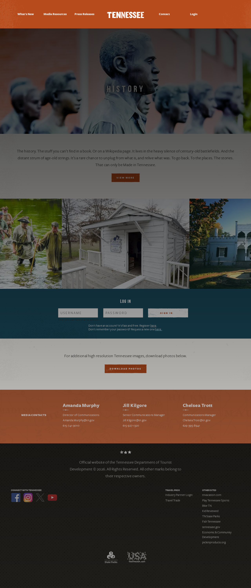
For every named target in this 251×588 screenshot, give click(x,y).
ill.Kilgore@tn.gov (135, 420)
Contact (164, 14)
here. (158, 329)
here (153, 325)
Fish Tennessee (211, 521)
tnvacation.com (211, 495)
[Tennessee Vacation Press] (125, 14)
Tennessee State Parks (111, 557)
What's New (25, 14)
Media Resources (55, 14)
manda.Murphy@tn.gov (80, 420)
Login (193, 14)
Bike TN (207, 505)
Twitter (40, 497)
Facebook (16, 497)
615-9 (126, 425)
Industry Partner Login (179, 495)
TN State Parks (211, 516)
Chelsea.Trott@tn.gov (196, 420)
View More (125, 178)
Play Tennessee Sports (215, 500)
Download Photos (125, 369)
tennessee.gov (211, 527)
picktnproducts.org (214, 542)
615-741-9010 (71, 425)
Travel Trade (172, 500)
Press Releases (84, 14)
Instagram (28, 497)
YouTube (52, 497)
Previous (8, 244)
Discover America (136, 557)
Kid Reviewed (210, 511)
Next (243, 244)
